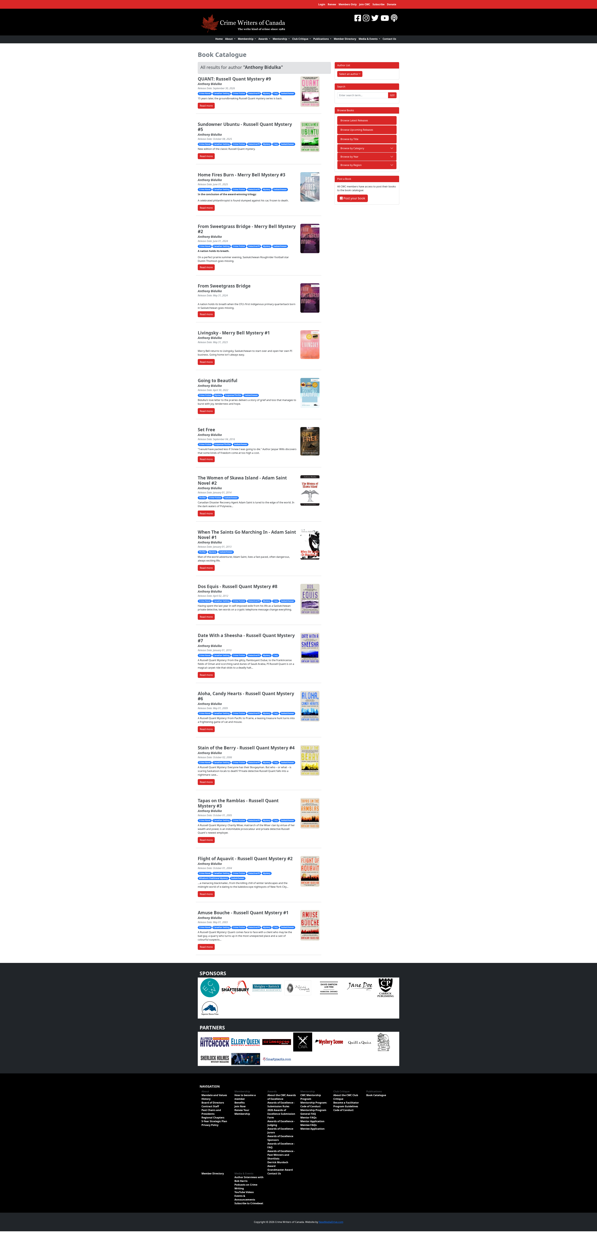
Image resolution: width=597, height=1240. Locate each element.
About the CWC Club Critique (345, 1097)
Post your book (354, 198)
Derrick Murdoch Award (277, 1164)
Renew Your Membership (242, 1112)
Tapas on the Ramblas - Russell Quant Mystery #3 (238, 803)
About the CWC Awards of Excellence (281, 1097)
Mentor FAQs (308, 1117)
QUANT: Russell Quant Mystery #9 (234, 79)
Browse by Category (352, 148)
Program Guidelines (345, 1106)
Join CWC (364, 4)
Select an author (349, 74)
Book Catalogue (222, 54)
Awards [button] (263, 39)
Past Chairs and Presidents (211, 1112)
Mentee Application (312, 1128)
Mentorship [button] (280, 39)
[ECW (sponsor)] (210, 987)
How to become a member (245, 1097)
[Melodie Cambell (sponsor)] (298, 987)
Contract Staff (210, 1106)
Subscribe (378, 4)
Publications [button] (321, 39)
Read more (206, 105)
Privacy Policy (209, 1125)
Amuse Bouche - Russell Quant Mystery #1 (243, 913)
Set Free (206, 430)
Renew (332, 4)
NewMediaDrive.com (331, 1222)
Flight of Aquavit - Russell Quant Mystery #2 (245, 858)
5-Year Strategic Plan (214, 1121)
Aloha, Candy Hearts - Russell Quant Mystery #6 (246, 696)
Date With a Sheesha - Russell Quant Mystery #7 (246, 638)
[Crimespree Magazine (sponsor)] (276, 1042)
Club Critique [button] (300, 39)
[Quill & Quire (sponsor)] (360, 1042)
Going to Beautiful (217, 380)
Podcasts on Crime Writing (245, 1186)
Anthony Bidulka (210, 84)
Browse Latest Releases (354, 120)
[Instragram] (366, 18)
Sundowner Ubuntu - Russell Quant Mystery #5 (245, 126)
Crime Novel (205, 93)
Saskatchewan (287, 93)
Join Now (240, 1106)
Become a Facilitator (346, 1102)
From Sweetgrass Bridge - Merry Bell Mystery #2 (247, 229)
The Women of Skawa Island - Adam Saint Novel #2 (242, 480)
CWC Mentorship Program (310, 1097)
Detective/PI (254, 93)
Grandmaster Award (280, 1169)
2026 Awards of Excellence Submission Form (281, 1113)
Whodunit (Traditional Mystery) (213, 878)
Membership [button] (246, 39)
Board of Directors (212, 1102)
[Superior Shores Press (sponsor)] (210, 1008)
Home (219, 39)
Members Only (348, 4)
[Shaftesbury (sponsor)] (236, 987)
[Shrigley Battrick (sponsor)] (267, 987)
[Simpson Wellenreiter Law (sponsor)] (329, 987)
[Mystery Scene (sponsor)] (329, 1042)
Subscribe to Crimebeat (248, 1203)
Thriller (202, 497)
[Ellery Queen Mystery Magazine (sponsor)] (246, 1042)
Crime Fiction (239, 93)
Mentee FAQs (308, 1125)
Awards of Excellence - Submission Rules (281, 1104)
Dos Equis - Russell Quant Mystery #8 (237, 586)
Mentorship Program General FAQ (313, 1112)
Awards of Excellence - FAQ (281, 1145)
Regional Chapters (212, 1117)
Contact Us (389, 39)
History (206, 1099)
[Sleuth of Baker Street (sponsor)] (383, 1042)
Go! (392, 95)
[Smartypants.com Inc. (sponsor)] (276, 1059)
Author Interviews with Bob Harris (249, 1179)
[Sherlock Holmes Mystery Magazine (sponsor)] (215, 1059)
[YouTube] (385, 18)
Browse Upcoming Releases (356, 129)
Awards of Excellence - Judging (281, 1123)
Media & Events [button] (368, 39)
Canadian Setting (221, 93)
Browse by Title (349, 139)
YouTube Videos (244, 1192)
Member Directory (345, 39)
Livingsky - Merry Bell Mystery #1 (234, 333)
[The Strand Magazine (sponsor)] (246, 1059)
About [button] (229, 39)
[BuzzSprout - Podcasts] (394, 18)
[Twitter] (375, 18)
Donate (391, 4)
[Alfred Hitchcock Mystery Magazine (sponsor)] (215, 1042)
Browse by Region (351, 165)
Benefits (239, 1102)
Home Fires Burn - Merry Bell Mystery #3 (241, 175)
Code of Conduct (343, 1110)
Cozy (275, 93)
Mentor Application (312, 1121)
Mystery (266, 93)
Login (321, 4)
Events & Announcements (244, 1197)
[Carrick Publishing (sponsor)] (385, 987)
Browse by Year (349, 156)
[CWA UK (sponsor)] (302, 1042)
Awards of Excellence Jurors (280, 1130)
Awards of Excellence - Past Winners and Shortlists (281, 1154)
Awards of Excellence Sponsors (280, 1138)
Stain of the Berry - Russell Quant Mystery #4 (246, 748)
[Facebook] (357, 18)
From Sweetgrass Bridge (224, 286)
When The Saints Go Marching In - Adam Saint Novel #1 (247, 534)
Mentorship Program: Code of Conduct (313, 1104)
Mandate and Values (214, 1095)
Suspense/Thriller (233, 395)
